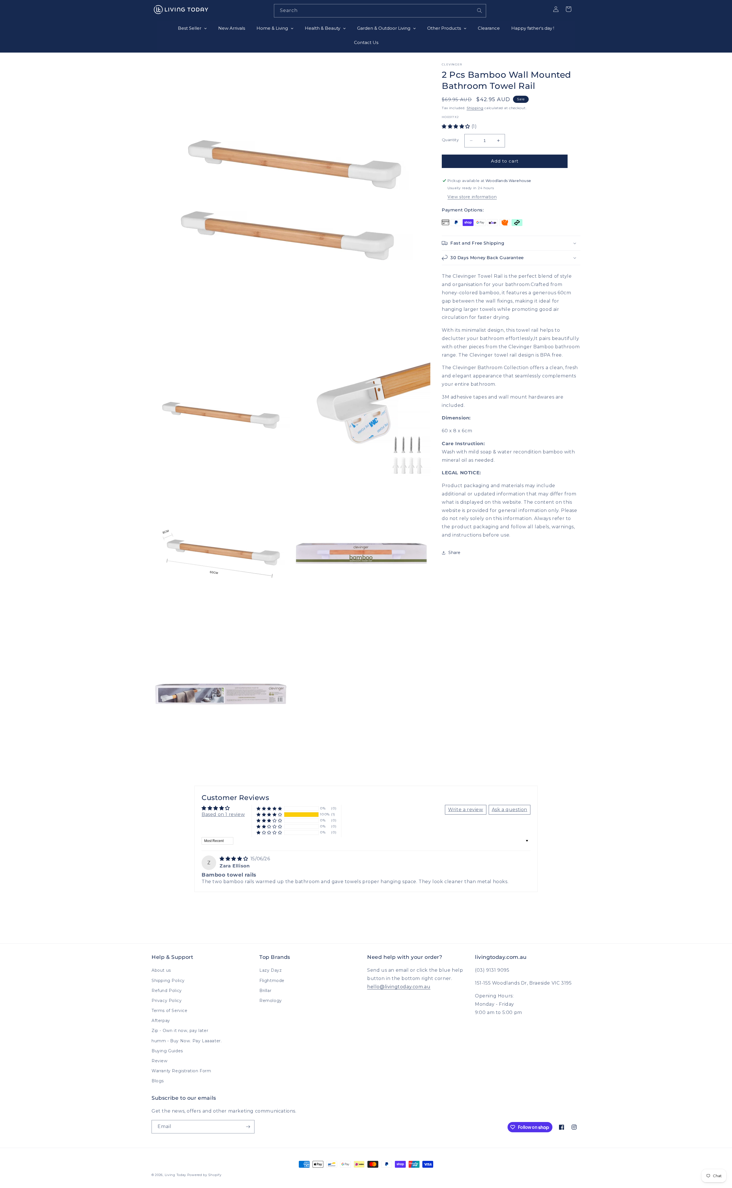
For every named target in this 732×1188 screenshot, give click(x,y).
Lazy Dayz (270, 970)
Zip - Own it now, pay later (180, 1030)
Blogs (158, 1080)
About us (161, 970)
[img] (234, 858)
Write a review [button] (465, 809)
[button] (457, 126)
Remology (270, 1000)
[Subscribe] (248, 1126)
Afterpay (161, 1020)
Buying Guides (167, 1050)
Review (160, 1060)
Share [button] (454, 552)
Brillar (265, 990)
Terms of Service (170, 1010)
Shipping (475, 108)
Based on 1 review (223, 814)
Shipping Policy (168, 980)
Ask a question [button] (509, 809)
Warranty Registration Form (181, 1070)
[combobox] (380, 10)
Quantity (450, 139)
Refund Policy (167, 990)
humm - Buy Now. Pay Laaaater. (187, 1040)
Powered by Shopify (204, 1175)
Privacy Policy (167, 1000)
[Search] (479, 10)
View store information (472, 196)
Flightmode (272, 980)
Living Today (175, 1175)
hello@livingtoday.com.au (398, 986)
